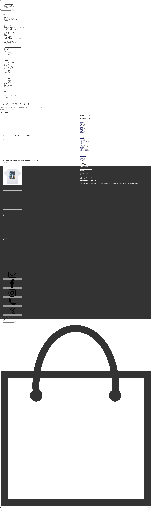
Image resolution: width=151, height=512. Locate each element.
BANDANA (10, 77)
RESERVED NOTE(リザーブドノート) (13, 40)
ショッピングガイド (7, 93)
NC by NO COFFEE (9, 33)
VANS (6, 49)
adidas (6, 17)
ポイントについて (9, 4)
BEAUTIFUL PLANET (9, 18)
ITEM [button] (4, 50)
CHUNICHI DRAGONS (10, 23)
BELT (9, 78)
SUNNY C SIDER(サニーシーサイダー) (13, 43)
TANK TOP (10, 53)
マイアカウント (6, 91)
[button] (3, 11)
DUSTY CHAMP (8, 25)
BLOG (4, 88)
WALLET (9, 81)
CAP (8, 69)
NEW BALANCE (8, 34)
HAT (8, 71)
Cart (4, 323)
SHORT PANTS (11, 67)
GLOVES (82, 133)
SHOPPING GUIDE (7, 2)
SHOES (6, 74)
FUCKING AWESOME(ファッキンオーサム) (14, 27)
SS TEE (9, 52)
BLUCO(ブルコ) (8, 20)
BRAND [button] (4, 16)
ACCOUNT (5, 7)
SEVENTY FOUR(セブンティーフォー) (13, 41)
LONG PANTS (11, 66)
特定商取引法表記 (9, 5)
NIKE (6, 35)
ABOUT (4, 14)
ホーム (1, 100)
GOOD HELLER (8, 28)
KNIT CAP (10, 70)
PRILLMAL (7, 37)
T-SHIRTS (7, 51)
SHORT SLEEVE (83, 150)
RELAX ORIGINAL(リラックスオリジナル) (14, 38)
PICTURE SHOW (8, 36)
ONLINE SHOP (6, 15)
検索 (13, 9)
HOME (4, 13)
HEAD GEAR (8, 68)
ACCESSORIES (8, 75)
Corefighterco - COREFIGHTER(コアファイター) (15, 24)
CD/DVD (7, 84)
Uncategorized (82, 161)
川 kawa (6, 31)
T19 (6, 44)
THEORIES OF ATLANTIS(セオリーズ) (13, 47)
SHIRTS (6, 59)
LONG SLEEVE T (9, 55)
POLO (9, 54)
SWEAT (6, 60)
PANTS (6, 65)
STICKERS (10, 79)
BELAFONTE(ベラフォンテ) (11, 19)
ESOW (6, 26)
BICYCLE (7, 86)
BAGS (6, 73)
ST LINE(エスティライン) (10, 42)
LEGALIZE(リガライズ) (10, 32)
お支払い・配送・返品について (11, 6)
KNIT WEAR (8, 63)
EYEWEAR (7, 72)
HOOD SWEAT (11, 62)
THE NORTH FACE (9, 45)
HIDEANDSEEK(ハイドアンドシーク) (13, 29)
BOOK (81, 129)
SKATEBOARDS (8, 85)
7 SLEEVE (10, 57)
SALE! (4, 87)
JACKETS (7, 64)
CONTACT (5, 89)
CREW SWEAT (11, 61)
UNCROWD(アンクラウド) (10, 48)
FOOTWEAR (8, 83)
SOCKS (9, 80)
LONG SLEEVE (11, 56)
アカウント (5, 319)
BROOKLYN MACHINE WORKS (12, 21)
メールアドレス (83, 167)
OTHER (9, 82)
